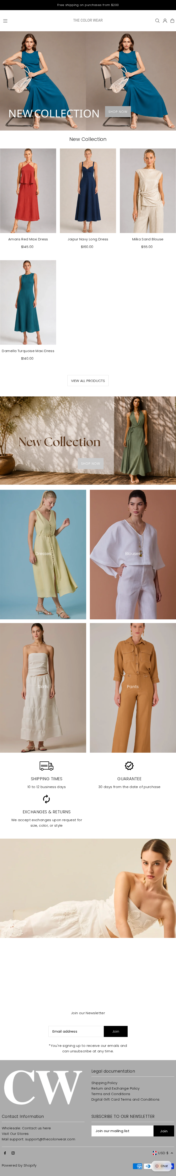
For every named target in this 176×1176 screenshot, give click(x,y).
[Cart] (172, 21)
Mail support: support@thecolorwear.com (38, 1139)
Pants (133, 686)
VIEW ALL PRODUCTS (88, 380)
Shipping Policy (104, 1082)
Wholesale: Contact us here (26, 1128)
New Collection (88, 139)
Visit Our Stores (15, 1133)
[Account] (165, 21)
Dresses (43, 553)
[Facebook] (5, 1153)
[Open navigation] (36, 20)
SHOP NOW (117, 111)
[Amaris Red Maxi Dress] (28, 190)
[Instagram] (13, 1153)
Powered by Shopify (19, 1165)
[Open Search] (157, 21)
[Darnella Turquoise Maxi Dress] (28, 302)
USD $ (163, 1152)
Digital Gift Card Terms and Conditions (125, 1099)
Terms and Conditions (110, 1093)
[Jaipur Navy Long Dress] (88, 190)
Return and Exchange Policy (115, 1088)
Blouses (132, 553)
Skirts (43, 686)
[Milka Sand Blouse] (148, 190)
